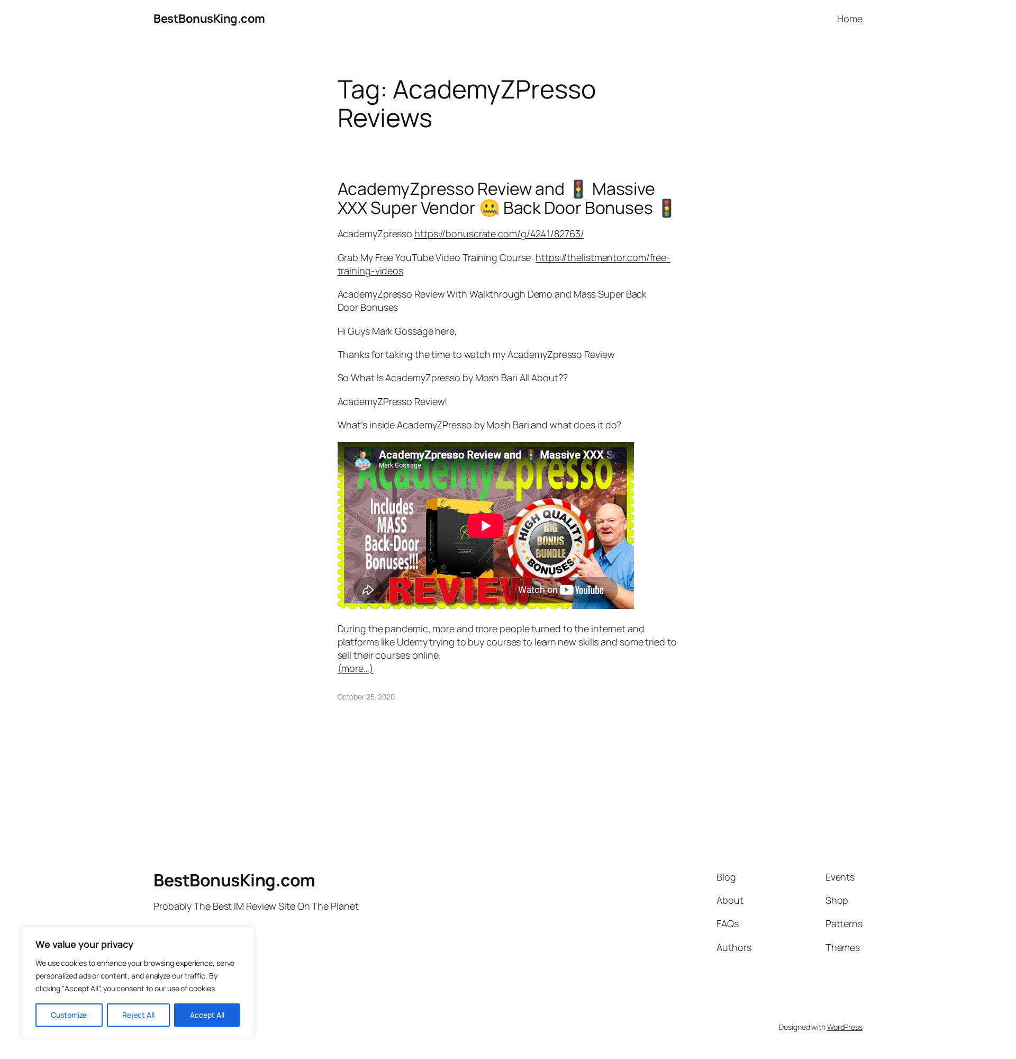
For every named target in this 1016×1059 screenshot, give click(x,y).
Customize (69, 1015)
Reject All (138, 1015)
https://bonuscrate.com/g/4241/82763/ (499, 233)
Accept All (207, 1015)
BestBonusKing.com (209, 18)
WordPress (845, 1027)
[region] (137, 982)
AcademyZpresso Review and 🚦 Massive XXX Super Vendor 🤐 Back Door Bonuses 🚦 (507, 198)
